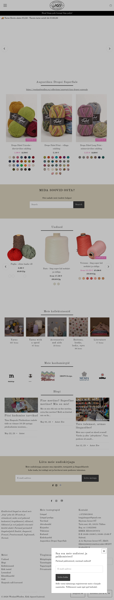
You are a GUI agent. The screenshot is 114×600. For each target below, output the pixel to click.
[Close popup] (103, 551)
